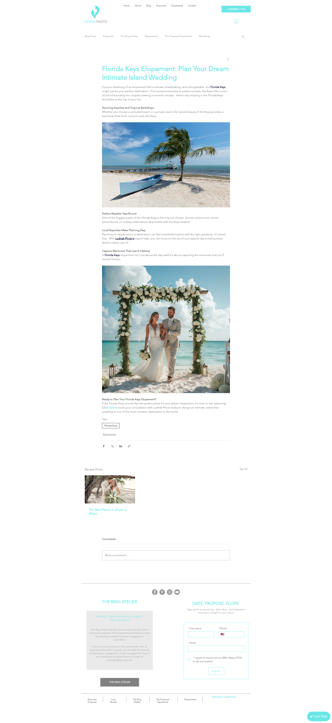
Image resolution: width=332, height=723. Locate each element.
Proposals (108, 36)
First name (194, 628)
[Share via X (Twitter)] (112, 446)
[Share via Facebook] (103, 446)
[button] (236, 21)
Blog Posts (90, 36)
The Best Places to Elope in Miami (108, 511)
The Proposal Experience (178, 36)
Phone (222, 628)
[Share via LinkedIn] (120, 446)
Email (192, 642)
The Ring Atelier (129, 36)
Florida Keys (110, 425)
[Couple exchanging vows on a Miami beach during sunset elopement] (110, 489)
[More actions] (228, 59)
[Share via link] (129, 446)
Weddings (204, 36)
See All (243, 468)
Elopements (151, 36)
